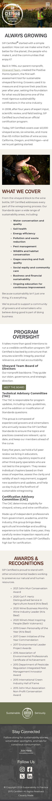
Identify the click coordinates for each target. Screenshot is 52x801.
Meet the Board (14, 387)
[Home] (12, 14)
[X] (22, 776)
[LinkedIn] (29, 776)
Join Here (26, 750)
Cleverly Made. (26, 795)
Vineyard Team (11, 70)
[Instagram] (22, 769)
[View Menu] (48, 4)
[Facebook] (29, 769)
